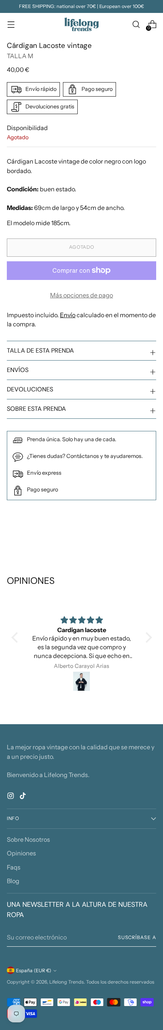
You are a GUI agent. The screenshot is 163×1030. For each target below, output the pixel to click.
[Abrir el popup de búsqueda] (136, 24)
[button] (16, 637)
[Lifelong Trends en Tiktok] (23, 797)
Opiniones (21, 853)
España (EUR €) (33, 970)
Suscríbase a (137, 937)
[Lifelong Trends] (81, 24)
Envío (67, 315)
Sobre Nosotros (28, 839)
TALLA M (20, 56)
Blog (13, 881)
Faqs (13, 867)
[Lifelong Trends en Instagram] (11, 797)
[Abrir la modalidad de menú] (11, 24)
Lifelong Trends (66, 982)
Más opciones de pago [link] (81, 295)
